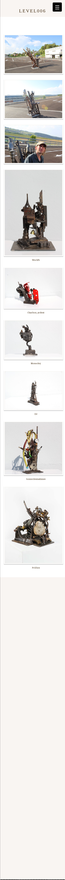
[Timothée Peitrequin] (11, 4)
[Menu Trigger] (57, 7)
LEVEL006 (32, 10)
